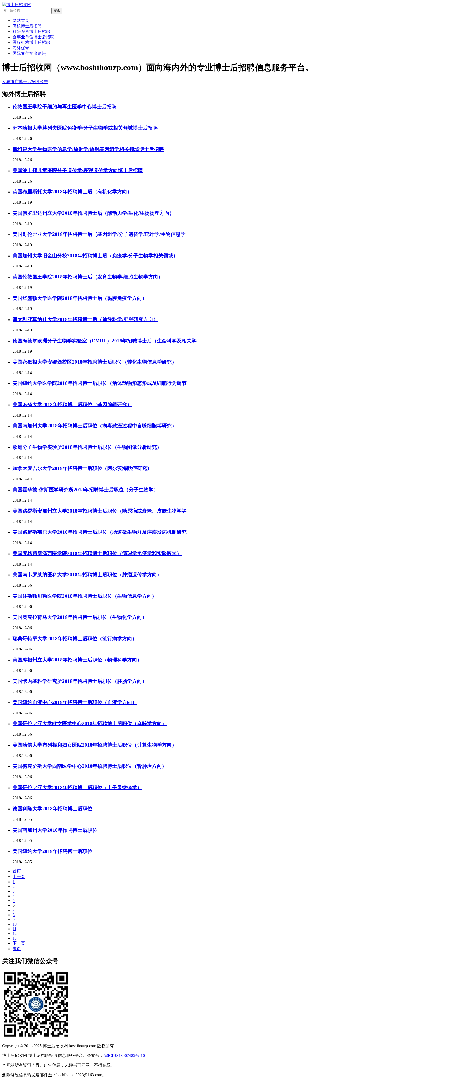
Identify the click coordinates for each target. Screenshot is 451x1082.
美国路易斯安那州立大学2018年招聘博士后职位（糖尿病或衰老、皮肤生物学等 (100, 511)
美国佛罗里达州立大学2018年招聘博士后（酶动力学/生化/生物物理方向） (93, 213)
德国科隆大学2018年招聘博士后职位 (52, 808)
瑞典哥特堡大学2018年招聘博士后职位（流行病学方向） (75, 638)
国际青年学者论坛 (29, 53)
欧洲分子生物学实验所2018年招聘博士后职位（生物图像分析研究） (87, 447)
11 (14, 929)
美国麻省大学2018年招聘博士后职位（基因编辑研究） (72, 404)
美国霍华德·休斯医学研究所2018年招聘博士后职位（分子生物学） (85, 489)
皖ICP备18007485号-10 (124, 1055)
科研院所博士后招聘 (31, 31)
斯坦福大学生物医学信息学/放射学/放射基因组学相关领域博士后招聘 (88, 149)
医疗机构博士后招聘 (31, 42)
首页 (17, 871)
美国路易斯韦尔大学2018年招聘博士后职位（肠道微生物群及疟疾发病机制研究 (100, 532)
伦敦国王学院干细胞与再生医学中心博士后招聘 (65, 106)
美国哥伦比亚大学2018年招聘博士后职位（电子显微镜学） (77, 787)
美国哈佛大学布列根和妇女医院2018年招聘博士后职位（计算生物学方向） (95, 745)
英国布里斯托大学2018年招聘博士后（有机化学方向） (72, 191)
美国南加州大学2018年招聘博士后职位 (55, 830)
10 (15, 924)
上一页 (19, 876)
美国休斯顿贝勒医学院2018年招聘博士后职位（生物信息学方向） (85, 596)
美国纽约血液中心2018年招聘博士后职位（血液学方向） (75, 702)
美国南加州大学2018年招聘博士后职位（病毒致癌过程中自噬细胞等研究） (95, 425)
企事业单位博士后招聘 (33, 37)
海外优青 (21, 48)
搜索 (57, 11)
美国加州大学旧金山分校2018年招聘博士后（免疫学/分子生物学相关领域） (95, 255)
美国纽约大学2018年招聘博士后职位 (52, 851)
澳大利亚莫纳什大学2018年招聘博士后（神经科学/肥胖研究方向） (85, 319)
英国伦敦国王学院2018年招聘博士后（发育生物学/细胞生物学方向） (88, 277)
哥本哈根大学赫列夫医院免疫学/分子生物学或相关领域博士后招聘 (85, 128)
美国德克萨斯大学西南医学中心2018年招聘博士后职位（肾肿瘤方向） (90, 766)
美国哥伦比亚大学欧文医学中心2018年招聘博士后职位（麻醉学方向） (90, 723)
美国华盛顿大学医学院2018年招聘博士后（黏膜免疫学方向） (80, 298)
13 (15, 938)
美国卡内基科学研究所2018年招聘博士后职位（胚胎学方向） (80, 681)
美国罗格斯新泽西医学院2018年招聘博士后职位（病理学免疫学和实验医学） (97, 553)
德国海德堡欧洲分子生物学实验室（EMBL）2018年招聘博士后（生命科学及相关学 (105, 341)
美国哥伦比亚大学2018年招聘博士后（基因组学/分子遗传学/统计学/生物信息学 (99, 234)
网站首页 (21, 20)
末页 (17, 948)
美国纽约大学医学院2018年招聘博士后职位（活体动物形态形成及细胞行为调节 (100, 383)
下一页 (19, 943)
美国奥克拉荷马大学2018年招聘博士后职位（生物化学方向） (80, 617)
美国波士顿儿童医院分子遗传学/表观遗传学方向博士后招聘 (78, 170)
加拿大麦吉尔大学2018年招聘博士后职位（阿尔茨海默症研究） (82, 468)
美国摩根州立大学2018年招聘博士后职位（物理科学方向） (77, 659)
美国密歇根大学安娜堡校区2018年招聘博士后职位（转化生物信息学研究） (95, 362)
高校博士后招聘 (27, 26)
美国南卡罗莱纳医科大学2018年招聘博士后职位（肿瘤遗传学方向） (87, 574)
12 (15, 933)
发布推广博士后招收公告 (25, 81)
